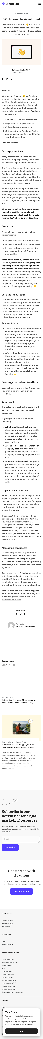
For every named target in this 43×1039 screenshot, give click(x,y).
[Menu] (40, 3)
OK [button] (21, 1031)
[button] (10, 664)
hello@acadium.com (11, 599)
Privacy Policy (30, 1024)
